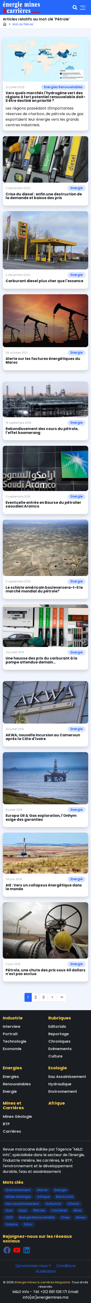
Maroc (42, 1190)
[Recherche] (75, 7)
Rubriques (59, 1018)
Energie (76, 188)
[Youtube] (17, 1250)
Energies (12, 1068)
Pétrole (39, 1210)
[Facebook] (7, 1250)
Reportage (58, 1034)
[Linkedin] (26, 1250)
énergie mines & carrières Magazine (42, 1282)
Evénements (60, 1048)
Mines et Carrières (13, 1105)
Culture (55, 1056)
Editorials (57, 1026)
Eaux (23, 1210)
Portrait (10, 1034)
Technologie (14, 1041)
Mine (77, 1210)
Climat (73, 1204)
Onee (65, 1217)
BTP (6, 1124)
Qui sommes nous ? (33, 1265)
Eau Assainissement (67, 1076)
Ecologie (57, 1068)
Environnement (62, 1091)
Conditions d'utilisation (55, 1268)
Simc (28, 1224)
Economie (12, 1048)
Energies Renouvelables (63, 87)
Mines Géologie (17, 1116)
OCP (9, 1217)
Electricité (64, 1197)
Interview (12, 1026)
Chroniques (59, 1041)
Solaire (11, 1224)
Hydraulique (59, 1084)
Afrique (56, 1103)
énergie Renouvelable (36, 1217)
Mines (80, 1217)
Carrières (12, 1131)
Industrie (13, 1018)
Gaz (9, 1210)
